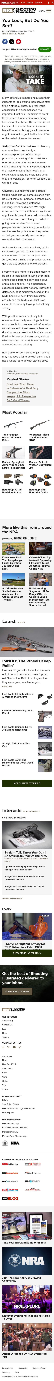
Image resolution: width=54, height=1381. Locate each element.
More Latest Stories (33, 783)
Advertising (7, 1020)
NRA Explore (8, 1112)
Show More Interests (32, 953)
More (20, 622)
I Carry (6, 909)
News (4, 686)
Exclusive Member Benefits (14, 1127)
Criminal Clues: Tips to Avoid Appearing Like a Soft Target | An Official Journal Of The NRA (40, 563)
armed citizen (25, 858)
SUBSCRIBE (17, 991)
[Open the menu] (48, 10)
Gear (4, 1072)
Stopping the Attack (18, 392)
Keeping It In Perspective (21, 396)
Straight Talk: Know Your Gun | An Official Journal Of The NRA (25, 854)
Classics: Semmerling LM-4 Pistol (17, 712)
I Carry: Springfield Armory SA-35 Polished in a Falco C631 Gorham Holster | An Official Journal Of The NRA (25, 949)
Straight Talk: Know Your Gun (16, 745)
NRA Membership (10, 1123)
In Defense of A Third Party (23, 388)
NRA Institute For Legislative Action (18, 1108)
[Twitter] (52, 2)
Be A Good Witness (18, 400)
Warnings (6, 1372)
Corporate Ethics (39, 1368)
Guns (4, 1076)
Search (5, 1037)
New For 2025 (9, 1064)
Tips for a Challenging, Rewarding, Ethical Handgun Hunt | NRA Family (24, 868)
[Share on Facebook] (5, 40)
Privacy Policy (7, 1368)
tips (18, 373)
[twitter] (11, 40)
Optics (5, 1081)
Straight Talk (11, 858)
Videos (5, 1089)
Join (23, 2)
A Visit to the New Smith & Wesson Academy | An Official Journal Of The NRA (12, 594)
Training (11, 373)
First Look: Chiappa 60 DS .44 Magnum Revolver (17, 728)
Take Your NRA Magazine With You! (24, 1243)
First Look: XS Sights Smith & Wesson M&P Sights (17, 695)
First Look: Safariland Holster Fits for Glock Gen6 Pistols (17, 762)
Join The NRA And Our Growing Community (21, 1279)
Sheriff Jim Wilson (15, 33)
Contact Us (7, 1024)
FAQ (4, 1029)
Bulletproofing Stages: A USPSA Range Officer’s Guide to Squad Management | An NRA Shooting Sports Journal (39, 597)
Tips (4, 33)
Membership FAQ (10, 1131)
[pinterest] (18, 40)
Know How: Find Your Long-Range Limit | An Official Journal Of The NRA (12, 563)
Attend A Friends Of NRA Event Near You (24, 1355)
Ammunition (7, 1068)
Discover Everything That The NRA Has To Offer (26, 1317)
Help (4, 1033)
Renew (30, 2)
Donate (38, 2)
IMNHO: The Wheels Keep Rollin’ (26, 663)
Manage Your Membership (14, 1136)
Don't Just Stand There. (20, 384)
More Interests (30, 811)
